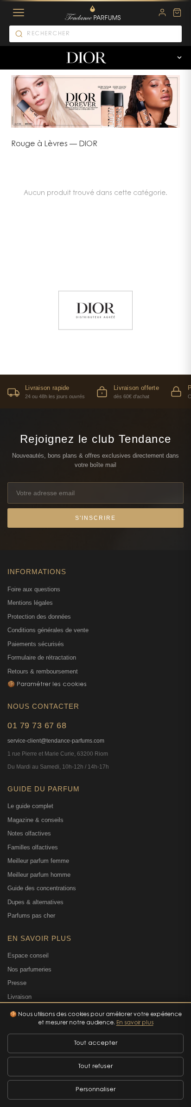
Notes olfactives (29, 833)
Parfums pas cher (31, 915)
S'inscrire (95, 518)
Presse (16, 982)
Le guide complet (30, 806)
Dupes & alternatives (35, 902)
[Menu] (18, 12)
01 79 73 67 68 (36, 725)
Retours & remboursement (42, 671)
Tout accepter (95, 1043)
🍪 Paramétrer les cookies (47, 684)
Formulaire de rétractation (41, 657)
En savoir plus (134, 1023)
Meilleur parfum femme (38, 860)
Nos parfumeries (29, 969)
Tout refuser (95, 1066)
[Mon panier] (177, 12)
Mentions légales (30, 602)
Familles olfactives (32, 847)
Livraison (19, 996)
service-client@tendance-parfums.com (55, 741)
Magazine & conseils (35, 819)
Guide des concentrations (41, 888)
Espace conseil (28, 955)
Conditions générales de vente (48, 630)
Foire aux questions (33, 589)
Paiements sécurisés (35, 644)
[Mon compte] (162, 12)
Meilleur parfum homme (38, 874)
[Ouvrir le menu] (179, 58)
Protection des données (39, 616)
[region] (95, 391)
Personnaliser (95, 1090)
